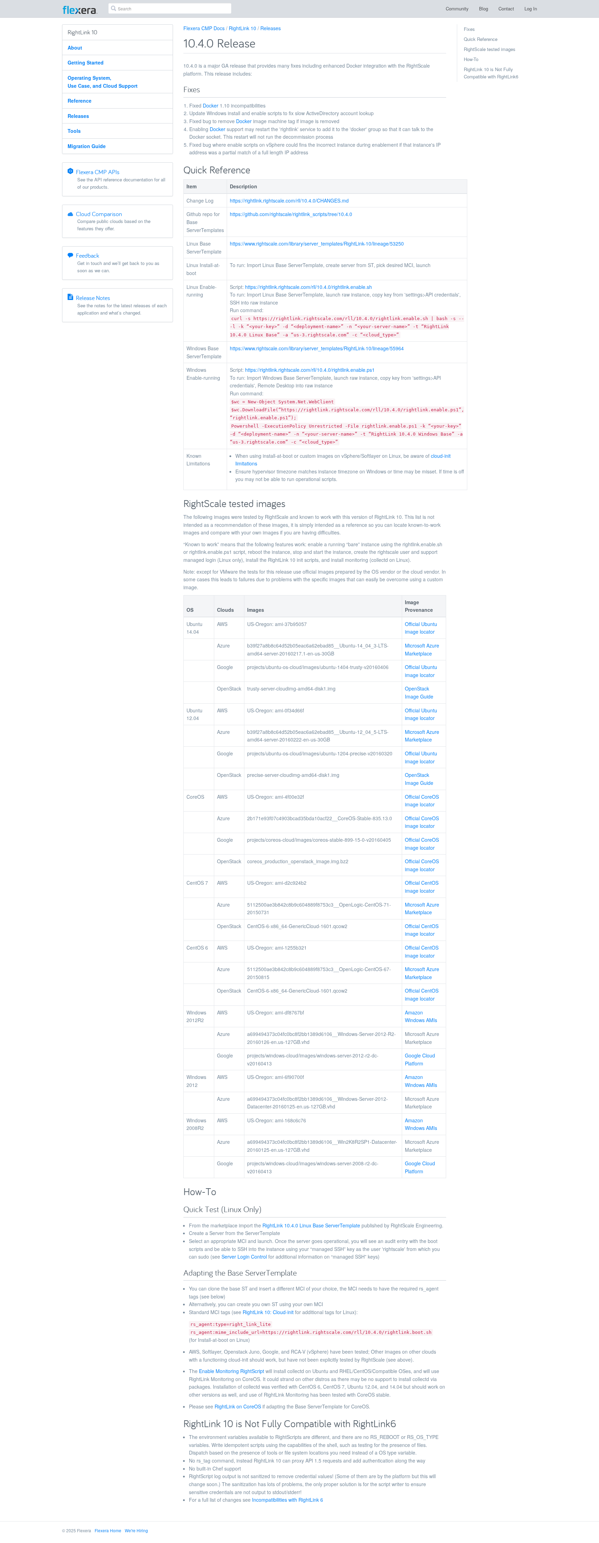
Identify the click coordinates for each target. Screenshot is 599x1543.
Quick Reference (480, 39)
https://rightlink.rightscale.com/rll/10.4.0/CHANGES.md (289, 200)
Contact (506, 8)
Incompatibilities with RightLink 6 (287, 1499)
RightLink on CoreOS (238, 1406)
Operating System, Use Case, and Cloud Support (103, 81)
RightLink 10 (242, 28)
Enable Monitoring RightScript (231, 1371)
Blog (483, 8)
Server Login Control (244, 1256)
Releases (78, 115)
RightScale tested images (489, 49)
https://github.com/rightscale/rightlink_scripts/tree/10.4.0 (291, 214)
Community (457, 8)
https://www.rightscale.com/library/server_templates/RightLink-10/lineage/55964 (317, 348)
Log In (530, 8)
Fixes (469, 29)
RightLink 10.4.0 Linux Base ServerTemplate (311, 1225)
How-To (471, 59)
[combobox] (169, 8)
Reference (80, 100)
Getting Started (86, 62)
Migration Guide (87, 146)
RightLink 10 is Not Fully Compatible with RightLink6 (491, 73)
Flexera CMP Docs (204, 28)
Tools (74, 130)
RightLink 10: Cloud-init (268, 1312)
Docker (210, 105)
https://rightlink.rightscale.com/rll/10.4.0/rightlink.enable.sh (308, 286)
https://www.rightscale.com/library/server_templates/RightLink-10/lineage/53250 (317, 243)
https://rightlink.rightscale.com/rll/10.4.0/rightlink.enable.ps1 (310, 369)
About (75, 47)
